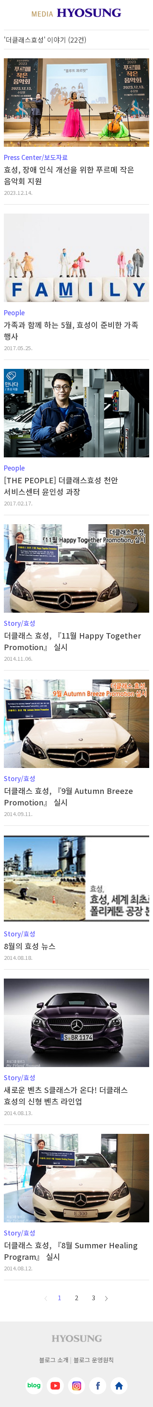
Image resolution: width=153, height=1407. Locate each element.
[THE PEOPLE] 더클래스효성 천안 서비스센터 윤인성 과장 (61, 485)
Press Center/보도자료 (36, 157)
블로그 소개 (53, 1360)
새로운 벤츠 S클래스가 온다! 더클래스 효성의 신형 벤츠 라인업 (66, 1095)
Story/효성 (19, 623)
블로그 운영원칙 (94, 1360)
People (14, 312)
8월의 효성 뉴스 (30, 945)
